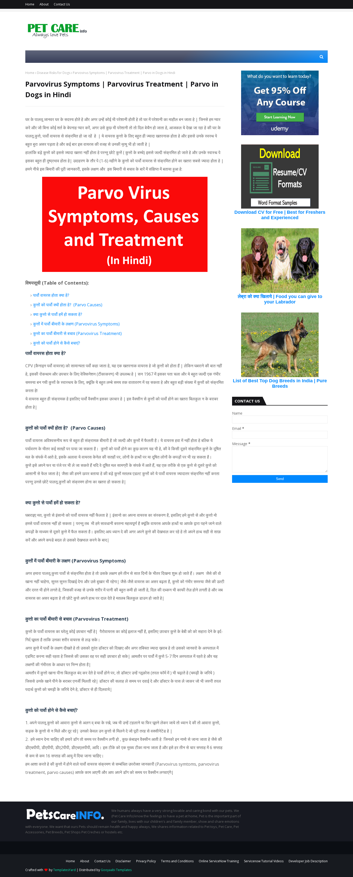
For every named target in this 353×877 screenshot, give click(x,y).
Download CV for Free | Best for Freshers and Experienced (279, 215)
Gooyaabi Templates (116, 870)
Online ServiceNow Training (219, 861)
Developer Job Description (308, 861)
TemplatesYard (64, 870)
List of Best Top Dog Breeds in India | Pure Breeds (280, 383)
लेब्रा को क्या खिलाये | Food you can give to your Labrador (280, 299)
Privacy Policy (146, 861)
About (44, 4)
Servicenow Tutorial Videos (263, 861)
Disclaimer (123, 861)
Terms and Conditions (177, 861)
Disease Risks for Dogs (53, 73)
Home (29, 4)
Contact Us (62, 4)
